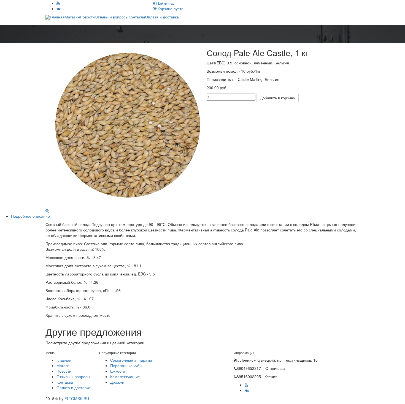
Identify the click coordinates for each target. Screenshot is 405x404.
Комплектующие (125, 376)
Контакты (136, 17)
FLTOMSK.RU (76, 398)
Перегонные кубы (126, 365)
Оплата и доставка (162, 17)
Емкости (117, 371)
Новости (87, 17)
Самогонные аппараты (131, 360)
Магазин (72, 17)
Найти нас (165, 3)
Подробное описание (30, 216)
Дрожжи (117, 382)
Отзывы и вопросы (111, 17)
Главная (57, 17)
